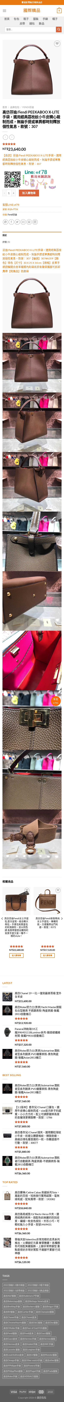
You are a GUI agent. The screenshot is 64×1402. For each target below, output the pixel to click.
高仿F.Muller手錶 (11, 1328)
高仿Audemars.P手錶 (29, 1295)
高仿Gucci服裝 (43, 1333)
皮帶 (22, 23)
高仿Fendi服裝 (10, 1333)
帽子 (55, 18)
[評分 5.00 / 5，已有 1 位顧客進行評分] (32, 144)
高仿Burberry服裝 (31, 1306)
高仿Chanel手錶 (11, 1317)
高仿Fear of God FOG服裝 (34, 1328)
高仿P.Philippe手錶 (12, 1365)
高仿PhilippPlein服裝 (13, 1371)
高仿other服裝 (52, 1360)
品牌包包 (14, 107)
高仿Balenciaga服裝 (12, 1301)
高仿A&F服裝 (9, 1295)
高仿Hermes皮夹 (11, 1344)
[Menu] (4, 11)
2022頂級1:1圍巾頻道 (14, 1285)
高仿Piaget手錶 (33, 1371)
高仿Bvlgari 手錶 (50, 1306)
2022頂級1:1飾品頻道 (38, 1290)
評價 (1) (6, 242)
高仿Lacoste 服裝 (11, 1349)
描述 (4, 235)
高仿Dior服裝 (51, 1322)
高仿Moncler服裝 (49, 1355)
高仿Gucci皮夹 (10, 1338)
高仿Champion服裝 (45, 1312)
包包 (16, 18)
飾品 (41, 23)
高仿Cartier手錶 (25, 1312)
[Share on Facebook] (11, 222)
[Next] (61, 925)
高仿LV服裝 (32, 1355)
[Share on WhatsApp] (5, 222)
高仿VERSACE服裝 (29, 1376)
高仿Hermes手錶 (28, 1338)
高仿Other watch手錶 (32, 1360)
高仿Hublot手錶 (29, 1344)
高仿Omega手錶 (11, 1360)
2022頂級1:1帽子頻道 (38, 1285)
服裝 (36, 18)
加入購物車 (29, 192)
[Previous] (2, 925)
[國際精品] (32, 10)
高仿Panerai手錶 (32, 1365)
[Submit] (59, 29)
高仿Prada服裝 (50, 1371)
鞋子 (26, 18)
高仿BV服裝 (9, 1312)
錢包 (32, 23)
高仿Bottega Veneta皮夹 (36, 1301)
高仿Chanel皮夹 (29, 1317)
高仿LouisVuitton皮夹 (13, 1355)
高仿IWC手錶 (46, 1344)
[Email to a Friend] (23, 222)
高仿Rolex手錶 (10, 1376)
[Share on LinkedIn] (35, 222)
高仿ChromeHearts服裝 (14, 1322)
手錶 (45, 18)
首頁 (7, 18)
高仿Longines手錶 (31, 1349)
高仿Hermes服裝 (47, 1338)
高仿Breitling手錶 (11, 1306)
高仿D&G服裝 (35, 1322)
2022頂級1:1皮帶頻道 (14, 1290)
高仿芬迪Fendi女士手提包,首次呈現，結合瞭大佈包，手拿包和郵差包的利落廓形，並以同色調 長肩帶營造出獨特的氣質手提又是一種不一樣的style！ (16, 927)
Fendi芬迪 (28, 107)
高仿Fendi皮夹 (27, 1333)
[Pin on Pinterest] (29, 222)
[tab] (32, 235)
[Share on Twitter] (17, 222)
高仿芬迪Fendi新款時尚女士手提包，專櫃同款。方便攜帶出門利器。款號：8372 (48, 922)
